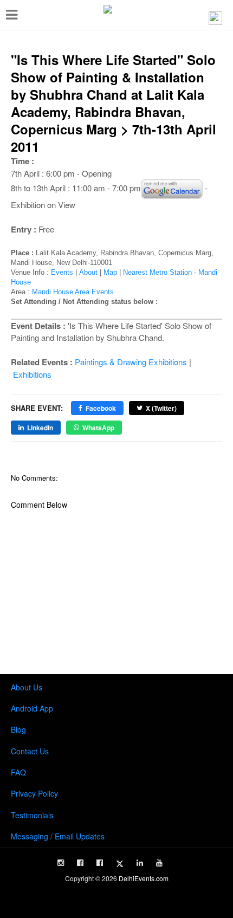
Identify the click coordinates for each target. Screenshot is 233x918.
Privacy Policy (34, 793)
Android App (32, 708)
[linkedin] (140, 863)
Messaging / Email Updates (58, 836)
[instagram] (60, 863)
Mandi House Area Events (73, 292)
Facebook (101, 408)
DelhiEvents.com (144, 878)
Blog (18, 729)
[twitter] (120, 864)
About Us (26, 687)
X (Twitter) (161, 408)
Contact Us (30, 751)
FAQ (18, 772)
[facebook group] (99, 863)
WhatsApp (98, 427)
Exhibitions (32, 374)
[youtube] (159, 863)
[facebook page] (80, 863)
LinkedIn (40, 427)
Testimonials (32, 815)
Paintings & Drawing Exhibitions (131, 361)
